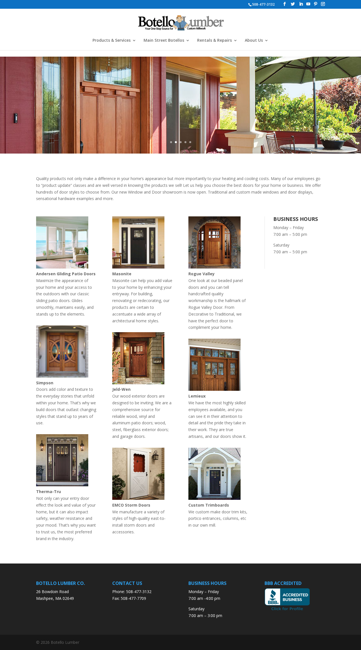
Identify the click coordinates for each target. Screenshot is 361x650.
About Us (254, 40)
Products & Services (112, 40)
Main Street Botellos (164, 40)
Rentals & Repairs (214, 40)
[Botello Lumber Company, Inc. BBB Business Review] (287, 610)
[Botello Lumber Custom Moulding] (214, 498)
